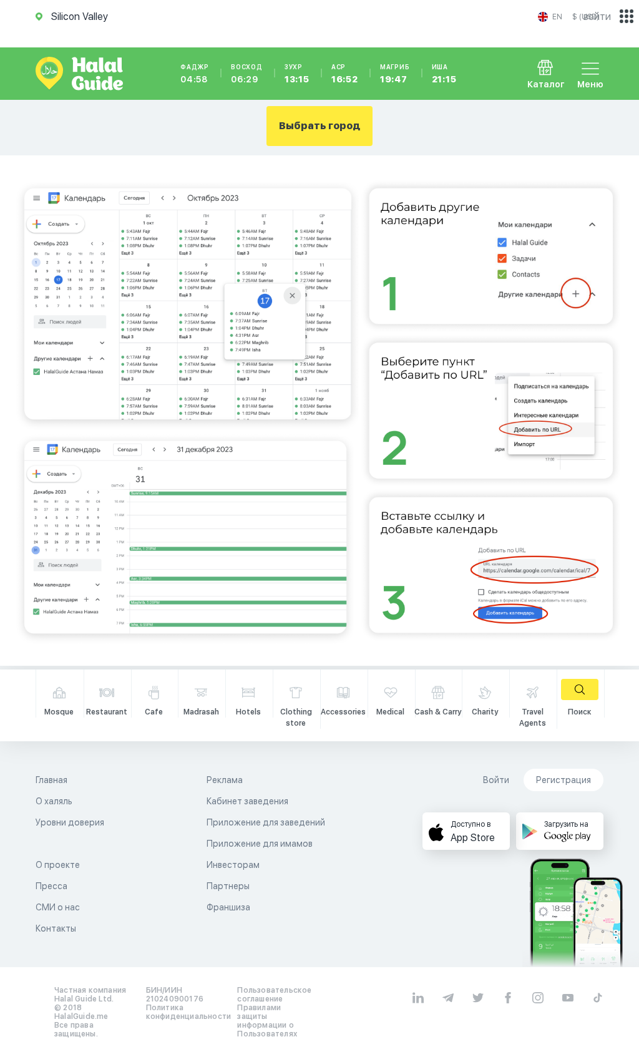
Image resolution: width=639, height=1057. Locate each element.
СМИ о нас (58, 907)
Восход (247, 73)
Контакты (56, 928)
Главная (51, 780)
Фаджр (194, 73)
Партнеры (228, 886)
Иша (444, 73)
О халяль (54, 801)
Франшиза (228, 907)
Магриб (395, 73)
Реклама (225, 780)
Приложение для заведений (266, 822)
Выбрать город (319, 126)
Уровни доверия (70, 822)
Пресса (51, 886)
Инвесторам (233, 865)
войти (597, 16)
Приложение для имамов (260, 844)
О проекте (58, 865)
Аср (344, 73)
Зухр (297, 73)
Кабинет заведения (247, 801)
